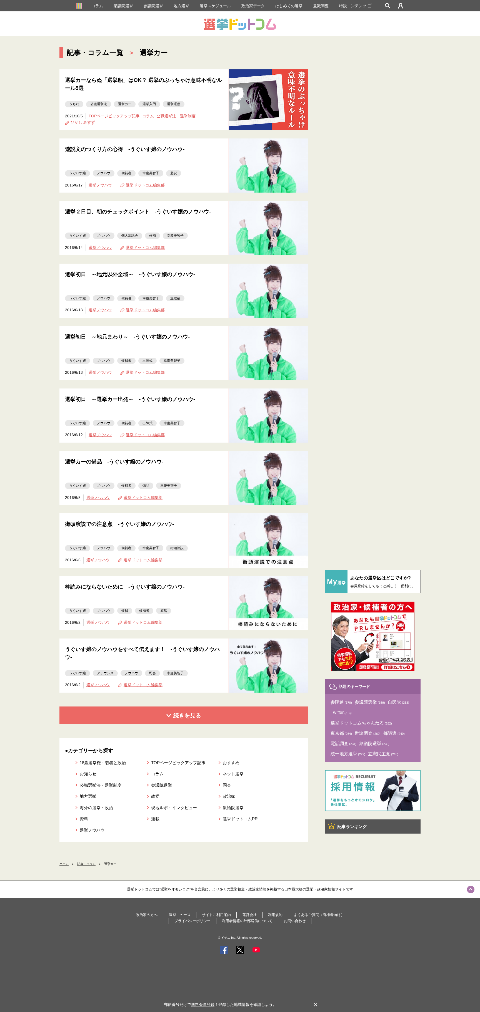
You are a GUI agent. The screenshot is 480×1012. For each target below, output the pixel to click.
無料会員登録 (202, 1004)
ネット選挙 (233, 773)
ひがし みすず (83, 122)
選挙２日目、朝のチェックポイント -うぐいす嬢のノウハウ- (138, 211)
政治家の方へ (147, 915)
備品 (145, 486)
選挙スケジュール (215, 6)
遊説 (173, 173)
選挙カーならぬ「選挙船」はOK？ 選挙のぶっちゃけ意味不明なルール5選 (143, 84)
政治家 (229, 796)
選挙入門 (149, 104)
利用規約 (275, 915)
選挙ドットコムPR (240, 818)
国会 (227, 785)
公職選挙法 (98, 104)
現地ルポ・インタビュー (174, 807)
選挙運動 (173, 104)
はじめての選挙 (288, 6)
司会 (152, 673)
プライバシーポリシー (192, 921)
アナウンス (105, 673)
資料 (84, 818)
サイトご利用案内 (216, 915)
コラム (97, 6)
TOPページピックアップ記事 (114, 116)
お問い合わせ (295, 921)
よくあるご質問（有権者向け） (319, 915)
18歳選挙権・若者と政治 (103, 762)
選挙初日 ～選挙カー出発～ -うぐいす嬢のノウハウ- (130, 399)
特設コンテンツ (352, 6)
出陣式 (147, 361)
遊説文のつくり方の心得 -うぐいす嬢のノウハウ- (124, 149)
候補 (152, 236)
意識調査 (321, 6)
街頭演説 (177, 548)
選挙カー (124, 104)
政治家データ (253, 6)
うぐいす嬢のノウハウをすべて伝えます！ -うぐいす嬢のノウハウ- (142, 653)
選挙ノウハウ (100, 185)
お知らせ (88, 773)
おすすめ (231, 762)
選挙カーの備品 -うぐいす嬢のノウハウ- (114, 462)
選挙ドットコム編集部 (145, 185)
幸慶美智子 (150, 173)
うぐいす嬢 (77, 173)
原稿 (163, 611)
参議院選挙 (153, 6)
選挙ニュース (180, 915)
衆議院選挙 (123, 6)
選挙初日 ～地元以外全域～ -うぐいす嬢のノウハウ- (130, 274)
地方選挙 (181, 6)
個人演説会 (129, 236)
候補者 (126, 173)
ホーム (64, 863)
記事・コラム (86, 863)
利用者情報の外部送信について (247, 921)
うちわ (74, 104)
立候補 (175, 298)
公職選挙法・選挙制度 (176, 116)
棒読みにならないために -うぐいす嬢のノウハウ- (124, 587)
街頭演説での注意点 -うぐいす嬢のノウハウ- (119, 524)
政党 (155, 796)
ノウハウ (103, 173)
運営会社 (249, 915)
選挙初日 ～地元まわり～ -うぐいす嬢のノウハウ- (127, 337)
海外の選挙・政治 (96, 807)
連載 (155, 818)
